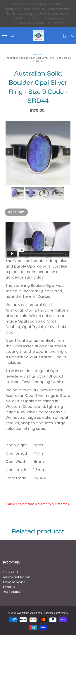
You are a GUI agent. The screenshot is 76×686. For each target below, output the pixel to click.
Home (38, 54)
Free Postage (11, 592)
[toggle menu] (4, 35)
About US (9, 587)
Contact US (10, 572)
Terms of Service (14, 582)
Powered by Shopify (56, 612)
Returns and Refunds (16, 577)
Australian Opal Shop (29, 612)
